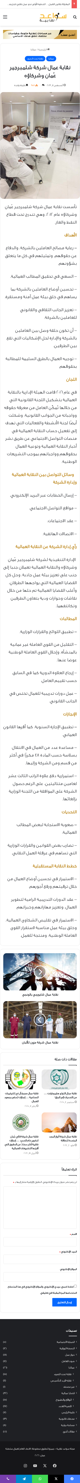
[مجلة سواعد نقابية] (53, 17)
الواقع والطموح (63, 1399)
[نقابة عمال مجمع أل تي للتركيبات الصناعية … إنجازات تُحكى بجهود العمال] (20, 1079)
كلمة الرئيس (68, 1412)
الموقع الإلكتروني (68, 1269)
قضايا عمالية (68, 1393)
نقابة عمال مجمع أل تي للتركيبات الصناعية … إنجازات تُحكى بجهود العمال (21, 1097)
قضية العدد (64, 1406)
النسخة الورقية (67, 1348)
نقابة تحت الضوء (35, 58)
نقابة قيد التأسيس (61, 1380)
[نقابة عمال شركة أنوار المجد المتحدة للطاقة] (59, 1122)
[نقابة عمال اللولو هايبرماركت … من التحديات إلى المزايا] (59, 1079)
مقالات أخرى (68, 1431)
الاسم (73, 1234)
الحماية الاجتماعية (65, 1342)
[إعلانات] (40, 34)
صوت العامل (68, 1361)
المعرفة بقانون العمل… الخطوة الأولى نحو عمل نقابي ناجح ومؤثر (38, 4)
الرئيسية (42, 49)
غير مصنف (68, 1386)
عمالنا (33, 49)
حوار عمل (69, 1354)
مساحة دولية (67, 1425)
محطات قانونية (66, 1418)
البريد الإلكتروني (68, 1251)
